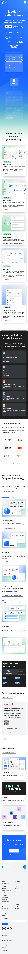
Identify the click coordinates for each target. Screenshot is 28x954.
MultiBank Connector (6, 883)
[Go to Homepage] (6, 867)
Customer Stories (5, 908)
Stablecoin (17, 877)
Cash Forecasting (5, 897)
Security (3, 942)
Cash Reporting (5, 899)
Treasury (16, 888)
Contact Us (17, 911)
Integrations (17, 879)
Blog (2, 906)
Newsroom (17, 908)
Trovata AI (17, 876)
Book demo (8, 26)
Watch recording (18, 26)
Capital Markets (5, 602)
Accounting (17, 893)
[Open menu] (25, 2)
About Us (16, 906)
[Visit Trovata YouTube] (11, 928)
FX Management (5, 600)
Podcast (3, 915)
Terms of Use (4, 935)
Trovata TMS (4, 879)
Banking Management (6, 892)
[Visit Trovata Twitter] (8, 928)
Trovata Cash (4, 877)
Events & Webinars (5, 913)
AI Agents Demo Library (6, 911)
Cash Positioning (5, 497)
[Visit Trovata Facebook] (5, 928)
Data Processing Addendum (7, 940)
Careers (16, 910)
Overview (3, 876)
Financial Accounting (6, 890)
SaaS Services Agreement (6, 937)
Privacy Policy (4, 945)
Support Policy (4, 947)
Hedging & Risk (5, 893)
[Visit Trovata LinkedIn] (3, 928)
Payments (4, 888)
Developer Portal (18, 881)
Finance (16, 892)
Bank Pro (3, 881)
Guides (3, 910)
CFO (15, 890)
